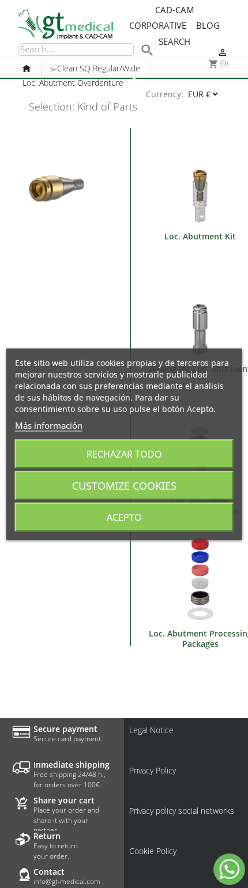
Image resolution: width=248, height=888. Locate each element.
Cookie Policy (152, 851)
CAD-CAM (174, 10)
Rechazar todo (124, 453)
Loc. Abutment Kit (200, 236)
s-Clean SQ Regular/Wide (95, 68)
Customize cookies (124, 485)
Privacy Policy (152, 770)
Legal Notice (151, 730)
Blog (208, 26)
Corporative (157, 26)
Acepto (124, 516)
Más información (48, 424)
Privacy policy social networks (181, 811)
